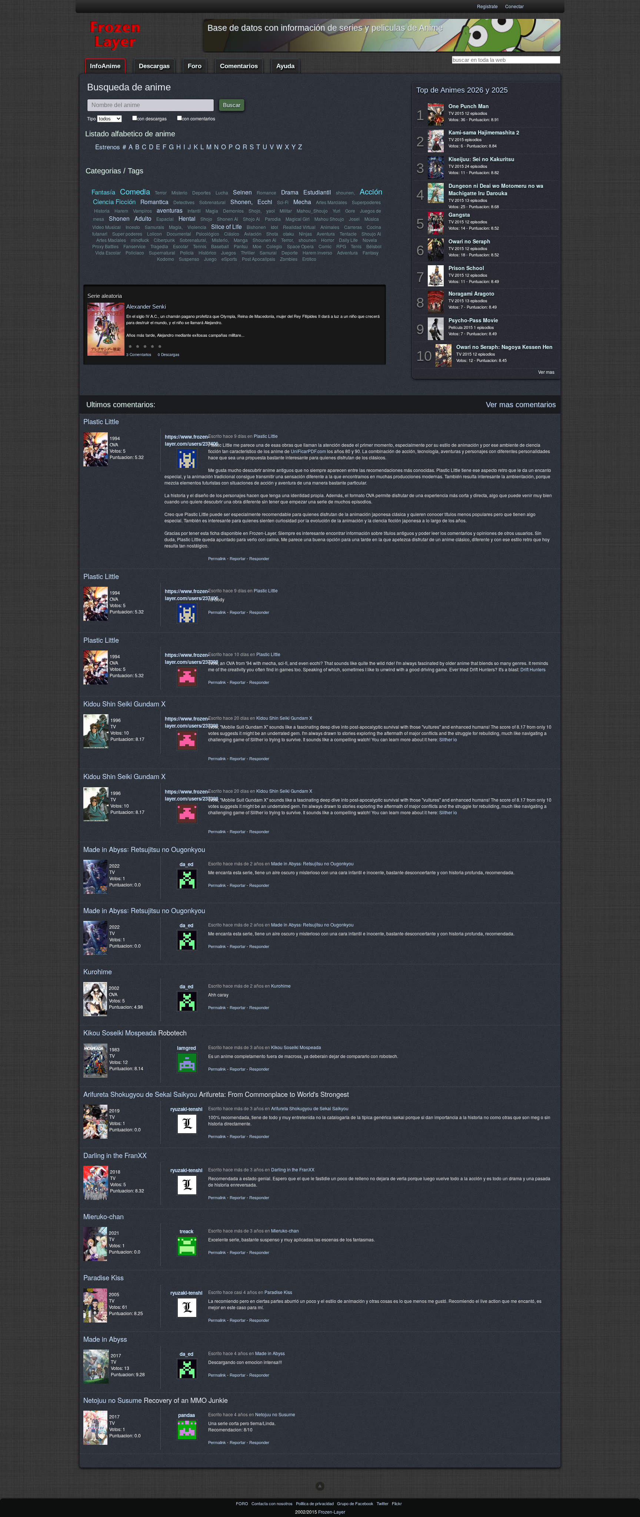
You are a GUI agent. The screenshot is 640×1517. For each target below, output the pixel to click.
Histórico (207, 252)
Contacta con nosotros (272, 1503)
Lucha (222, 192)
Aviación (252, 233)
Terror (161, 192)
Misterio (179, 192)
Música (371, 219)
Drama (290, 192)
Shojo (206, 219)
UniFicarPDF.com (308, 451)
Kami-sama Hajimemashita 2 (484, 132)
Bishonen (256, 227)
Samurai (268, 252)
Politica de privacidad (315, 1503)
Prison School (466, 268)
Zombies (288, 259)
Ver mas (546, 372)
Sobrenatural (212, 202)
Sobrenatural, (193, 240)
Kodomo (165, 259)
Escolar (180, 246)
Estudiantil (317, 192)
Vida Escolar (108, 252)
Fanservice (134, 246)
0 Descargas (168, 354)
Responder (259, 558)
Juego (210, 259)
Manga (241, 240)
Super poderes (127, 233)
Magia (212, 210)
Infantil (194, 210)
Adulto (142, 218)
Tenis (356, 246)
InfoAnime (105, 66)
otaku (288, 233)
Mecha (302, 201)
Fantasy (371, 252)
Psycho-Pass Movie (473, 320)
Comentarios (239, 66)
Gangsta (459, 214)
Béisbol (373, 246)
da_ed (186, 864)
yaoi (270, 210)
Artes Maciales (111, 240)
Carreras (353, 227)
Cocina (374, 227)
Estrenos (107, 146)
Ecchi (264, 201)
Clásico (231, 233)
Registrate (487, 6)
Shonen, (241, 201)
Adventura (347, 252)
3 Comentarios (138, 354)
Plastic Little (101, 421)
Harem (121, 210)
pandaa (186, 1414)
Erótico (309, 259)
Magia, (176, 227)
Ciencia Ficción (114, 201)
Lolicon (154, 233)
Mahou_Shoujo (312, 210)
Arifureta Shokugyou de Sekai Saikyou (140, 1094)
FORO (242, 1503)
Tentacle (348, 233)
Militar (286, 210)
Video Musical (106, 227)
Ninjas (305, 233)
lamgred (186, 1047)
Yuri (336, 210)
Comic (325, 246)
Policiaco (135, 252)
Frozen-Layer (331, 1511)
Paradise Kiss (103, 1277)
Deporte (289, 252)
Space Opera (300, 246)
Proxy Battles (105, 246)
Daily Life (348, 240)
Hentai (187, 218)
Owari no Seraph (469, 241)
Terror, (287, 240)
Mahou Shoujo (329, 219)
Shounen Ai (264, 240)
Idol (274, 227)
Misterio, (220, 240)
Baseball (220, 246)
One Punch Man (469, 106)
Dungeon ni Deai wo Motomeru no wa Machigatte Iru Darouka (496, 189)
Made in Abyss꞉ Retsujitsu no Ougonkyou (144, 849)
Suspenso (189, 259)
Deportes (201, 192)
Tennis (199, 246)
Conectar (514, 6)
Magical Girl (298, 219)
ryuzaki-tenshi (186, 1108)
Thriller (248, 252)
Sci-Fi (283, 202)
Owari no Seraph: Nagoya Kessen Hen (504, 346)
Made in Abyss (105, 1339)
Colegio (274, 246)
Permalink (217, 558)
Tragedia (159, 246)
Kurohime (97, 971)
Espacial (165, 219)
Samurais (154, 227)
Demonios (233, 210)
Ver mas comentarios (521, 404)
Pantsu (241, 246)
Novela (370, 240)
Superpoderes (366, 202)
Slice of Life (226, 226)
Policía (187, 252)
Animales (329, 227)
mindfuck (140, 240)
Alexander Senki (146, 306)
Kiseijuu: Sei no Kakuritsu (481, 159)
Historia (102, 210)
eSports (229, 259)
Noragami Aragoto (471, 293)
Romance (266, 192)
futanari (99, 233)
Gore (350, 210)
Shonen (119, 218)
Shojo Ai (251, 219)
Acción (371, 191)
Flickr (397, 1503)
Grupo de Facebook (355, 1503)
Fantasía (103, 191)
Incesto (133, 227)
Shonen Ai (227, 219)
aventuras (170, 210)
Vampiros (142, 210)
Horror (327, 240)
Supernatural (162, 252)
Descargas (154, 66)
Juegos (228, 252)
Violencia (196, 227)
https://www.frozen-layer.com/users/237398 (191, 658)
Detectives (183, 202)
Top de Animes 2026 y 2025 (462, 90)
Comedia (135, 191)
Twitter (383, 1503)
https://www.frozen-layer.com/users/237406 (191, 440)
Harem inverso (317, 252)
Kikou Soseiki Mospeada (119, 1032)
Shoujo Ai (371, 233)
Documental (179, 233)
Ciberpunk (164, 240)
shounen (307, 240)
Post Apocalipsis (258, 259)
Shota (272, 233)
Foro (194, 66)
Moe (257, 246)
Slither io (448, 739)
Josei (354, 219)
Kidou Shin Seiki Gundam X (124, 703)
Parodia (273, 219)
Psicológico (207, 233)
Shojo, (255, 210)
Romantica (154, 201)
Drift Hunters (533, 669)
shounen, (345, 192)
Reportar (238, 558)
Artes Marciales (331, 202)
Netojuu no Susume (112, 1400)
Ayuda (285, 66)
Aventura (326, 233)
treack (186, 1231)
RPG (341, 246)
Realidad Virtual (299, 227)
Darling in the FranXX (115, 1155)
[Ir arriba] (320, 1486)
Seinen (242, 192)
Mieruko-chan (103, 1216)
